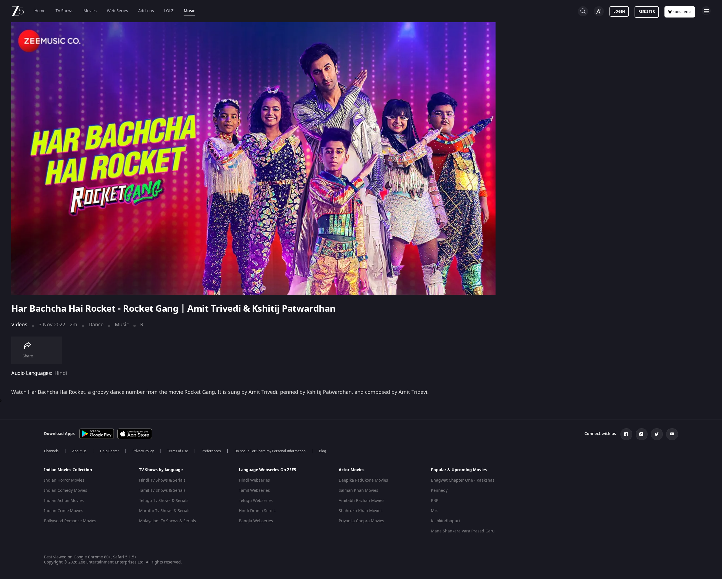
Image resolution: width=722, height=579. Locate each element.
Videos (19, 324)
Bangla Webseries (256, 521)
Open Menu (706, 10)
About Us (79, 451)
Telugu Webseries (256, 501)
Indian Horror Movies (64, 480)
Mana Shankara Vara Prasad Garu (463, 531)
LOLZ (168, 11)
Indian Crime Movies (63, 511)
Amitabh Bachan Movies (361, 501)
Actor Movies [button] (351, 470)
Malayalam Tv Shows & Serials (167, 521)
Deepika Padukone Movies (363, 480)
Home (39, 11)
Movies (90, 11)
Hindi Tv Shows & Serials (162, 480)
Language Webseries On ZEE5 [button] (267, 470)
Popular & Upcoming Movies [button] (459, 470)
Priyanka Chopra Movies (361, 521)
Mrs (434, 511)
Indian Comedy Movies (65, 490)
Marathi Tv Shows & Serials (164, 511)
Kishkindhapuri (445, 521)
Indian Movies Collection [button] (68, 470)
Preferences (211, 451)
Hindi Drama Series (257, 511)
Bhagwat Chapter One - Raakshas (462, 480)
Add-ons (146, 11)
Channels (51, 451)
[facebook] (626, 434)
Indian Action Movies (64, 501)
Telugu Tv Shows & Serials (163, 501)
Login (619, 11)
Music (189, 11)
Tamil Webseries (254, 490)
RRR (435, 501)
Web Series (117, 11)
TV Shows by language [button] (161, 470)
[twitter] (657, 434)
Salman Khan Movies (358, 490)
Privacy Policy (143, 451)
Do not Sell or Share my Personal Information (269, 451)
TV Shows (64, 11)
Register (647, 11)
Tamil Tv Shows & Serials (162, 490)
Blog (322, 451)
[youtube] (672, 434)
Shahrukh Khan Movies (360, 511)
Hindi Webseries (254, 480)
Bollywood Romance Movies (70, 521)
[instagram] (642, 434)
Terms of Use (177, 451)
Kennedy (439, 490)
